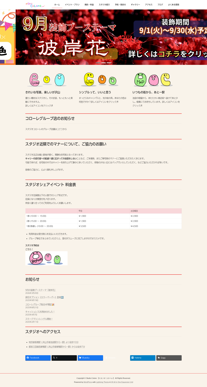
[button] (98, 62)
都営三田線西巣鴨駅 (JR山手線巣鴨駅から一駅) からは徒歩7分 (57, 347)
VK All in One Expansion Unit (122, 382)
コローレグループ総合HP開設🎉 (40, 304)
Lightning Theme (102, 382)
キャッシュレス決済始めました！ (40, 312)
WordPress (88, 382)
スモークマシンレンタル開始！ (39, 319)
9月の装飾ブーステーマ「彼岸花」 (40, 290)
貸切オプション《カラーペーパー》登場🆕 (44, 297)
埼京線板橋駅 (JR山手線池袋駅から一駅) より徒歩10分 (53, 342)
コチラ (60, 129)
